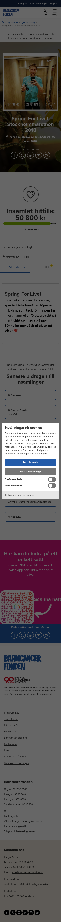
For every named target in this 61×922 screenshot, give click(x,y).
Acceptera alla (30, 462)
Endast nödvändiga (30, 471)
